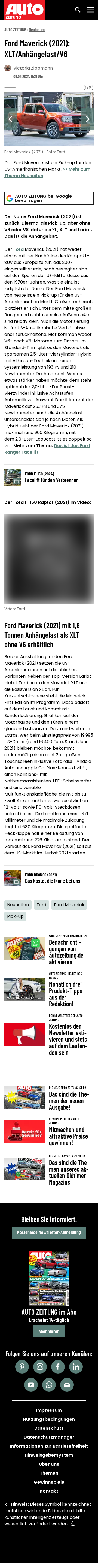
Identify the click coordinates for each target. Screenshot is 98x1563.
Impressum (49, 1410)
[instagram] (40, 1367)
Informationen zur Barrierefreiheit (49, 1446)
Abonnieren (49, 1331)
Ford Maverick (69, 905)
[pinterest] (22, 1367)
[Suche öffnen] (78, 10)
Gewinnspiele (49, 1482)
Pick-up (15, 916)
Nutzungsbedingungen (49, 1419)
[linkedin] (76, 1367)
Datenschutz (49, 1428)
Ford (18, 249)
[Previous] (10, 119)
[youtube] (31, 1385)
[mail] (67, 1385)
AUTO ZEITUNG (15, 29)
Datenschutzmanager (49, 1437)
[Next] (87, 119)
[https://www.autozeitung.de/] (24, 10)
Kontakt (49, 1491)
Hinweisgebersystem (49, 1455)
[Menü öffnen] (90, 10)
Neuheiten (37, 29)
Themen (49, 1473)
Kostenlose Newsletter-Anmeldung (49, 1232)
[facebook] (58, 1367)
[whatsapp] (49, 1385)
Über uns (49, 1464)
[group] (49, 136)
